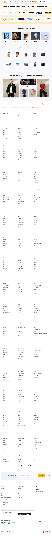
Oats (19, 245)
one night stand (21, 452)
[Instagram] (45, 531)
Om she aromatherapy (38, 350)
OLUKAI (4, 220)
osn (3, 362)
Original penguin (6, 272)
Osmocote (36, 226)
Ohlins (4, 142)
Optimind (20, 308)
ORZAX (35, 408)
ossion (4, 394)
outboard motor (21, 291)
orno (34, 176)
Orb (19, 226)
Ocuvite (4, 226)
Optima (35, 235)
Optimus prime (36, 429)
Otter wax (20, 228)
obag (35, 427)
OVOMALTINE (36, 142)
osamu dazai (36, 287)
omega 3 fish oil (21, 230)
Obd (19, 174)
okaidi (19, 247)
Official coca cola (37, 310)
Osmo (35, 327)
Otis (34, 344)
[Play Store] (27, 514)
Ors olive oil (5, 270)
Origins (19, 243)
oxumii (35, 459)
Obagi (19, 159)
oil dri (35, 444)
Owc (19, 346)
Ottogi (35, 413)
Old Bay (19, 157)
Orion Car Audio (36, 308)
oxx (3, 140)
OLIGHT (19, 178)
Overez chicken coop (37, 436)
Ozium (35, 205)
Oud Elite (35, 117)
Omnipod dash (21, 224)
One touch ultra (36, 281)
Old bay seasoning (21, 327)
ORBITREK (19, 333)
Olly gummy (36, 392)
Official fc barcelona (6, 323)
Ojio (3, 295)
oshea (4, 333)
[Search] (35, 2)
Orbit (34, 251)
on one (35, 272)
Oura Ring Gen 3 (21, 149)
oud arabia (36, 354)
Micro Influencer (4, 500)
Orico (19, 335)
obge (19, 381)
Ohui (34, 352)
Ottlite (4, 419)
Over (34, 195)
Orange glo (36, 362)
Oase (4, 300)
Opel (34, 367)
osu (19, 417)
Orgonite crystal (6, 381)
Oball (4, 457)
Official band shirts (21, 318)
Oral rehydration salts (22, 316)
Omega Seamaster (37, 147)
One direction (36, 253)
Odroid (4, 325)
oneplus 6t (5, 444)
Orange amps (20, 356)
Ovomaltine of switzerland (38, 369)
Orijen (4, 233)
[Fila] (37, 13)
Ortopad (4, 247)
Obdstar (4, 283)
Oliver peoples (20, 277)
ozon (4, 316)
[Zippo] (23, 19)
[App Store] (21, 514)
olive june (20, 295)
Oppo (19, 117)
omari (35, 371)
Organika (19, 339)
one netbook (20, 375)
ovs (3, 281)
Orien (19, 270)
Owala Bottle (5, 235)
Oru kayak (4, 367)
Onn (19, 306)
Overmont (35, 381)
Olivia (4, 341)
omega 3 (35, 224)
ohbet (19, 365)
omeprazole (5, 138)
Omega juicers (21, 323)
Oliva (34, 379)
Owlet (19, 272)
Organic (4, 241)
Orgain (4, 195)
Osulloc (35, 228)
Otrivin (19, 136)
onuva (4, 434)
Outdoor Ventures (6, 406)
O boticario (5, 128)
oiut (19, 251)
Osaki (19, 140)
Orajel (35, 138)
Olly (3, 147)
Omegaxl (4, 253)
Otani (4, 398)
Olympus (4, 174)
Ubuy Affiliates (21, 499)
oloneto (4, 417)
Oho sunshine (5, 321)
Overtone (20, 184)
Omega (19, 122)
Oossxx (35, 233)
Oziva (19, 235)
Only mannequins (6, 159)
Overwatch (36, 394)
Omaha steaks (36, 161)
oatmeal (35, 220)
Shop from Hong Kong (25, 527)
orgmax (35, 385)
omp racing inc (5, 402)
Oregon (19, 369)
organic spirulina (6, 446)
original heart (5, 176)
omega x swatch (37, 321)
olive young (20, 182)
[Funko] (32, 19)
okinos (35, 388)
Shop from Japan (17, 527)
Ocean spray (20, 222)
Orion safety (5, 369)
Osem (4, 392)
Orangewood (36, 163)
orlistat (35, 264)
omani (35, 400)
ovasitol (19, 218)
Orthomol (20, 128)
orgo (3, 423)
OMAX (19, 176)
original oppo (5, 421)
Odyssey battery (37, 329)
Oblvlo (4, 408)
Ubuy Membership (4, 502)
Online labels (5, 268)
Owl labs (19, 432)
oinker (35, 404)
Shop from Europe (12, 529)
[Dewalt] (46, 13)
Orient (4, 126)
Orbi (19, 216)
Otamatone (36, 151)
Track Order (3, 495)
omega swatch (21, 201)
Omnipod (35, 134)
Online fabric (5, 377)
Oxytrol (35, 314)
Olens (4, 260)
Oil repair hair (36, 432)
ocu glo (4, 184)
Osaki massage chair (37, 189)
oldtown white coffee (37, 442)
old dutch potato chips (7, 365)
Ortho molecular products (23, 408)
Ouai (3, 136)
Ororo (35, 172)
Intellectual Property (5, 491)
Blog (19, 493)
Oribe (4, 214)
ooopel (19, 448)
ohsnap (4, 455)
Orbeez (4, 163)
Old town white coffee (38, 417)
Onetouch (20, 153)
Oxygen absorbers (6, 297)
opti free (35, 279)
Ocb (34, 145)
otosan (4, 191)
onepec (35, 331)
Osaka (19, 377)
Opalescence (5, 145)
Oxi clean (4, 304)
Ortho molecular (21, 429)
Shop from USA (3, 527)
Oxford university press (38, 243)
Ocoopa (4, 388)
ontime (35, 434)
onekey (4, 274)
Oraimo (35, 155)
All (3, 107)
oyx (19, 329)
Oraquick (19, 132)
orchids (35, 306)
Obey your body (21, 191)
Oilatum (4, 222)
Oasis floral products (37, 285)
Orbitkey (19, 440)
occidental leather (6, 285)
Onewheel (35, 337)
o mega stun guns (37, 197)
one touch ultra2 (21, 438)
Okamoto (20, 281)
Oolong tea (5, 302)
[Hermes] (6, 19)
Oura (34, 126)
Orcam (4, 339)
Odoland (19, 444)
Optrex (35, 274)
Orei (19, 400)
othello (35, 293)
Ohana (4, 262)
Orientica (20, 266)
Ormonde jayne (21, 396)
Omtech (35, 203)
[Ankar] (11, 12)
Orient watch (20, 241)
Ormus (4, 432)
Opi (19, 170)
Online (35, 241)
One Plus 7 (5, 411)
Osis (34, 245)
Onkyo (19, 134)
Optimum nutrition (21, 124)
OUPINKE (35, 239)
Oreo (34, 136)
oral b (19, 151)
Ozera (19, 423)
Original (35, 124)
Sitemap (2, 493)
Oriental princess (6, 199)
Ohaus (35, 341)
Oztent (19, 283)
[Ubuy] (4, 1)
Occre (19, 457)
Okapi (19, 398)
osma (35, 291)
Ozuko (35, 283)
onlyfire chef (20, 411)
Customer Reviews (21, 490)
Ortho (35, 339)
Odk (19, 419)
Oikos (4, 279)
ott (3, 427)
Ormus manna (5, 182)
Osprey (4, 132)
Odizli (4, 450)
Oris (19, 142)
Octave (4, 400)
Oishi (19, 203)
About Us (3, 486)
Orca (34, 212)
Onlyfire (4, 289)
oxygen (4, 358)
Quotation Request (4, 490)
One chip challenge (21, 126)
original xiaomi (36, 335)
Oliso (4, 356)
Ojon (3, 390)
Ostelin (19, 421)
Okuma (19, 274)
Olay (19, 119)
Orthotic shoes (5, 218)
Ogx (34, 201)
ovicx (35, 249)
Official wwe (20, 209)
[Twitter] (49, 531)
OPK (3, 189)
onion (19, 337)
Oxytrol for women (21, 450)
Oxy (19, 220)
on (3, 203)
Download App (21, 486)
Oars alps (20, 341)
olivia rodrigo (36, 214)
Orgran (19, 304)
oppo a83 (35, 448)
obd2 (34, 318)
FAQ (19, 495)
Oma (4, 396)
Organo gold (5, 172)
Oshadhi (19, 379)
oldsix (4, 440)
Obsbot (19, 310)
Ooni (19, 163)
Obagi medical (36, 159)
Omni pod (35, 312)
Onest (19, 415)
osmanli (35, 421)
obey (34, 423)
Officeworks (20, 212)
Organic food (36, 450)
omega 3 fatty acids (22, 314)
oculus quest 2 (36, 398)
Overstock (20, 253)
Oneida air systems (21, 354)
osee (34, 457)
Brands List (20, 488)
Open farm (20, 233)
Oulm (35, 193)
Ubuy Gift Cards (21, 500)
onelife (4, 314)
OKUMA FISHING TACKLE (22, 425)
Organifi (19, 186)
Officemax (5, 448)
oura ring (4, 149)
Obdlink (4, 193)
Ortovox (35, 452)
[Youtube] (47, 531)
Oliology (35, 256)
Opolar (19, 446)
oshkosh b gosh (36, 323)
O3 (34, 304)
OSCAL (4, 249)
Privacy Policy (27, 531)
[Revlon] (41, 19)
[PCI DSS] (3, 523)
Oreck (35, 446)
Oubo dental (36, 209)
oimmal (19, 385)
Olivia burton (36, 237)
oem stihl (4, 415)
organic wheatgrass (37, 365)
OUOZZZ (19, 459)
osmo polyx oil (20, 436)
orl (3, 413)
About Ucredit (20, 497)
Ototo (35, 346)
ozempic (19, 205)
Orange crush (5, 438)
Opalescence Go (21, 427)
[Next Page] (30, 466)
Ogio (3, 256)
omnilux (4, 318)
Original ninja (5, 442)
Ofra (19, 388)
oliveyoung (5, 425)
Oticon (19, 130)
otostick (35, 130)
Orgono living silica (21, 360)
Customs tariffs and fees (6, 497)
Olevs (19, 115)
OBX (3, 452)
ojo (3, 375)
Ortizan (19, 434)
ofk (3, 371)
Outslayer (4, 350)
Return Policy (20, 491)
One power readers (6, 312)
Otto (34, 360)
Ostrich (35, 300)
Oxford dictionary (21, 352)
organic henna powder (38, 373)
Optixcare (4, 237)
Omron (35, 149)
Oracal (19, 367)
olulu (3, 308)
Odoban (4, 186)
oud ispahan (36, 207)
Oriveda (4, 239)
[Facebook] (43, 531)
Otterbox (19, 147)
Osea (4, 155)
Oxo (19, 195)
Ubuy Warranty (4, 504)
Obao (35, 218)
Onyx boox (35, 157)
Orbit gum (35, 222)
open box (20, 331)
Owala (19, 113)
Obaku (19, 197)
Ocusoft (4, 331)
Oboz (4, 201)
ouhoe (4, 310)
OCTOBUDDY (36, 140)
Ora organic (5, 348)
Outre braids (20, 268)
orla (19, 461)
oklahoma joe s (5, 436)
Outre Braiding (20, 392)
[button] (40, 1)
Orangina (35, 199)
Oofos (19, 145)
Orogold (19, 189)
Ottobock (4, 293)
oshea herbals (36, 358)
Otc (19, 239)
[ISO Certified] (11, 522)
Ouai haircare (20, 237)
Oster (19, 279)
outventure (36, 356)
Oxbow (35, 406)
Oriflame (35, 113)
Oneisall (19, 260)
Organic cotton (36, 440)
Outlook (35, 415)
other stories (5, 373)
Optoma (35, 270)
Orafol (19, 383)
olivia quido (20, 402)
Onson (4, 429)
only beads (20, 166)
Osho (4, 329)
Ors (34, 268)
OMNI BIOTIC (36, 182)
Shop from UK (10, 527)
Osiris (19, 199)
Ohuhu (35, 119)
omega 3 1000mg (37, 289)
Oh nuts (35, 260)
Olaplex (4, 130)
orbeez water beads (21, 207)
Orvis (19, 258)
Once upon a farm (37, 455)
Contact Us (3, 488)
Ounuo (4, 180)
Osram (35, 166)
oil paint (4, 459)
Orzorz (35, 348)
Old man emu (20, 193)
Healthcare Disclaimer (5, 506)
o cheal (4, 216)
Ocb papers (5, 385)
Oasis (4, 379)
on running (36, 115)
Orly (3, 266)
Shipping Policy (4, 499)
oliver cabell (5, 344)
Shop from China (41, 527)
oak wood (35, 297)
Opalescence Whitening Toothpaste (40, 333)
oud (34, 411)
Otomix (4, 277)
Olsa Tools (20, 325)
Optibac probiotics (21, 297)
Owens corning (21, 373)
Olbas (4, 228)
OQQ (4, 291)
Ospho (19, 404)
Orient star (36, 277)
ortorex (35, 295)
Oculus (4, 134)
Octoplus (35, 390)
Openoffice (36, 375)
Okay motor (5, 306)
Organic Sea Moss (37, 132)
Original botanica (21, 455)
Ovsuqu (19, 406)
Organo (4, 224)
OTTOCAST (20, 155)
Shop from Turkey (4, 529)
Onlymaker (5, 404)
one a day (4, 157)
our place (20, 413)
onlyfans (4, 212)
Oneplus (4, 115)
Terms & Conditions (20, 531)
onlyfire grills (20, 390)
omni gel (35, 383)
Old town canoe (21, 321)
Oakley (4, 122)
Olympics (4, 327)
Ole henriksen (20, 168)
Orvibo (19, 256)
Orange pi (4, 170)
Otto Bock (35, 191)
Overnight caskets (37, 180)
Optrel (19, 362)
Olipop (4, 119)
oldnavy (4, 151)
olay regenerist (5, 352)
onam (4, 168)
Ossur (4, 354)
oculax (4, 335)
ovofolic (19, 293)
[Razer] (14, 19)
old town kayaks (21, 442)
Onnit (4, 209)
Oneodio (35, 266)
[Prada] (20, 12)
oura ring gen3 (5, 161)
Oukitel (35, 122)
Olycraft (19, 344)
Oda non (35, 216)
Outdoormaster (5, 287)
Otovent (4, 264)
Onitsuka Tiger (5, 113)
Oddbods (4, 258)
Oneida (19, 300)
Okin (34, 186)
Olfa (19, 285)
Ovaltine (4, 153)
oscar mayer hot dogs (7, 360)
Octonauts (5, 178)
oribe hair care (36, 316)
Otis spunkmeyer (6, 197)
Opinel (35, 230)
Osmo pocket (36, 377)
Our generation (36, 302)
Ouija (19, 249)
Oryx (34, 425)
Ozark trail (35, 168)
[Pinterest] (44, 532)
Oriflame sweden (21, 350)
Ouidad (19, 262)
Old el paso (20, 289)
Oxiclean (4, 124)
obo (34, 325)
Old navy (4, 117)
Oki (34, 170)
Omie (35, 178)
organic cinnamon (21, 348)
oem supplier (20, 371)
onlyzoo (35, 184)
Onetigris (4, 245)
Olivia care (20, 394)
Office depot (5, 230)
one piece (20, 172)
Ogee (35, 153)
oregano (35, 262)
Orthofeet (20, 138)
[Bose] (29, 13)
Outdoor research (6, 243)
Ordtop (35, 402)
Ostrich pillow (36, 419)
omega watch (36, 438)
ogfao (35, 258)
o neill (19, 287)
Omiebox (4, 207)
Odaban (4, 251)
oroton (4, 337)
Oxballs (19, 264)
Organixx (19, 180)
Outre (19, 161)
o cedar (35, 174)
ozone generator (6, 461)
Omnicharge (20, 302)
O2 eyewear (20, 358)
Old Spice (35, 128)
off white (4, 166)
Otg (3, 383)
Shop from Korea (34, 527)
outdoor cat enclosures (7, 346)
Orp (19, 312)
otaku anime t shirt (37, 396)
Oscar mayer (5, 205)
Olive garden (36, 247)
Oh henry (20, 214)
